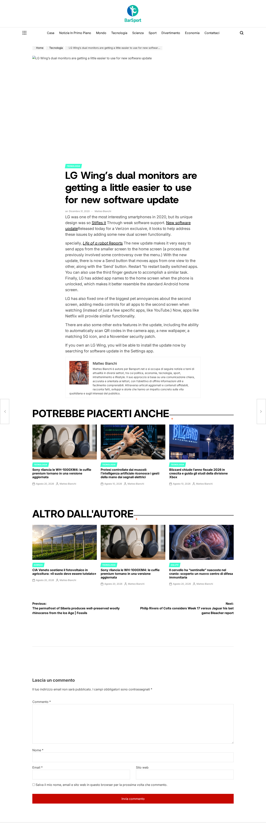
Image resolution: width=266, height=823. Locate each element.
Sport (153, 33)
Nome (37, 750)
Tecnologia (119, 33)
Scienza (138, 33)
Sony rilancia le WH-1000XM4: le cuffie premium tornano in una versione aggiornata (61, 473)
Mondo (101, 33)
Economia (192, 33)
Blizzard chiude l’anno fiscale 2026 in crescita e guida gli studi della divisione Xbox (198, 473)
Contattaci (211, 33)
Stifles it (99, 222)
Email (37, 767)
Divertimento (170, 33)
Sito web (142, 767)
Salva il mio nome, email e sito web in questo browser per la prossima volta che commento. (101, 785)
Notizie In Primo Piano (75, 33)
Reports (103, 243)
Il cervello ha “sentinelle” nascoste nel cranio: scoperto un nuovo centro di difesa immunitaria (201, 573)
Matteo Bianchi (103, 211)
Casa (50, 33)
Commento (41, 702)
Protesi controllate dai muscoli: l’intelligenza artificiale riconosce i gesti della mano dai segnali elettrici (130, 473)
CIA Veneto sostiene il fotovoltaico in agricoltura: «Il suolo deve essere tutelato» (64, 572)
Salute (175, 565)
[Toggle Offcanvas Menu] (24, 33)
